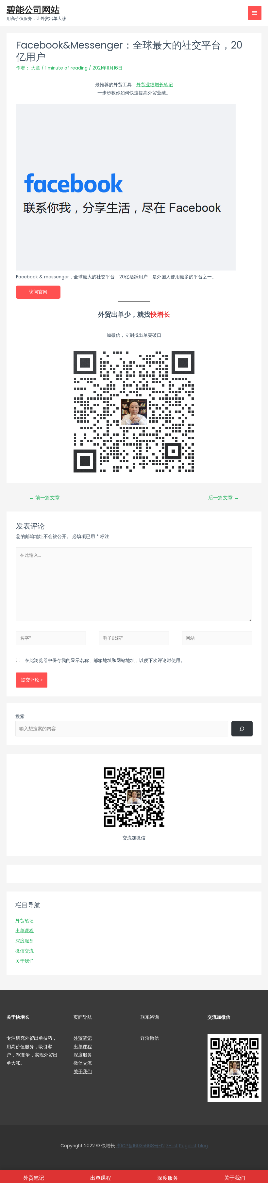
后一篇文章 (223, 497)
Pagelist (188, 1146)
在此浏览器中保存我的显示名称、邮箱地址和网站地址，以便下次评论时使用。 (105, 660)
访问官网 (38, 292)
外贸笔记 (24, 921)
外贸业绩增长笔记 (154, 85)
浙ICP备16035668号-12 (140, 1146)
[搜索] (241, 728)
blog (203, 1146)
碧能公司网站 (33, 9)
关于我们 (24, 961)
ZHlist (172, 1146)
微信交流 (24, 951)
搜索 (20, 716)
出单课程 (24, 931)
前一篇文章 (44, 497)
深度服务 (24, 941)
